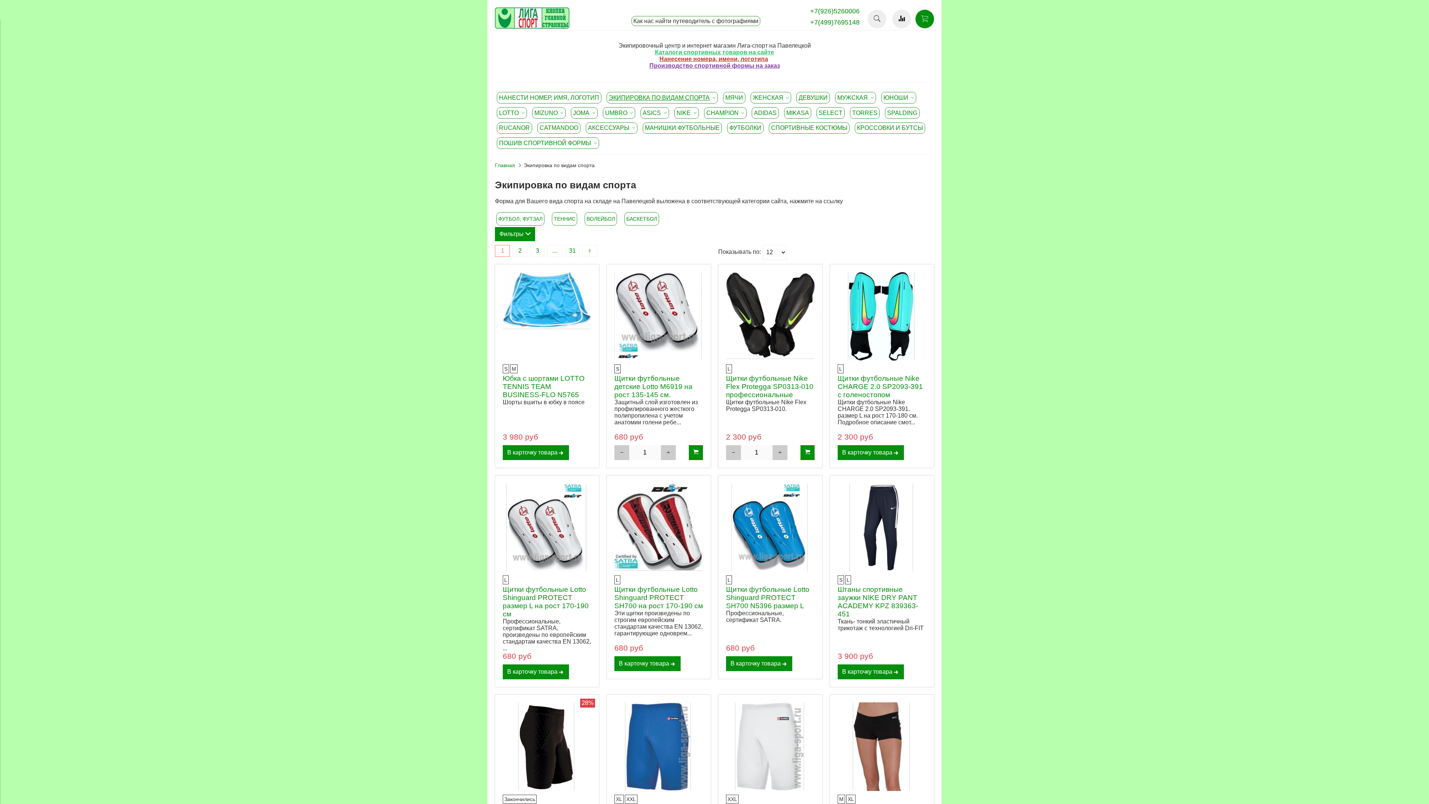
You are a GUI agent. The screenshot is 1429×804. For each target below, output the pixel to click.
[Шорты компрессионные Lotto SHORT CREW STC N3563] (658, 746)
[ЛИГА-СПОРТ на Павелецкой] (532, 26)
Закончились (519, 799)
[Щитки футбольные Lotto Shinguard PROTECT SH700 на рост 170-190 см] (658, 527)
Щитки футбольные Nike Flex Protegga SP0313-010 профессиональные (769, 386)
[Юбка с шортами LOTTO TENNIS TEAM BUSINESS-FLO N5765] (547, 316)
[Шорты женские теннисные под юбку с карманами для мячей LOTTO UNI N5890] (882, 746)
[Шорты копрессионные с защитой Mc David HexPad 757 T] (547, 746)
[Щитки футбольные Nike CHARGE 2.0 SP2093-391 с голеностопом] (882, 316)
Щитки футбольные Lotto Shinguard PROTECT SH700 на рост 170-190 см (658, 598)
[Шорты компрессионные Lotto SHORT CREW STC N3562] (770, 746)
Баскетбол (641, 219)
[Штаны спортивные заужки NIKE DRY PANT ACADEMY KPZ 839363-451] (882, 527)
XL (619, 799)
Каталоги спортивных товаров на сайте (714, 52)
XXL (631, 799)
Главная (505, 165)
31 (572, 251)
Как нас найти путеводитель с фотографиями (695, 21)
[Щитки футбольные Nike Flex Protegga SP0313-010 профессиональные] (770, 316)
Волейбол (600, 219)
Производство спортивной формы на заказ (714, 66)
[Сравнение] (901, 19)
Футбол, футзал (520, 219)
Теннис (564, 219)
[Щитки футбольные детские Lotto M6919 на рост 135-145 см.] (658, 316)
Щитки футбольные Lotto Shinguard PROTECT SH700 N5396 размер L (767, 598)
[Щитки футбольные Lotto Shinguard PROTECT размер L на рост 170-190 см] (547, 527)
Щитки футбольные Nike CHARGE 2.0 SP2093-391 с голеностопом (880, 386)
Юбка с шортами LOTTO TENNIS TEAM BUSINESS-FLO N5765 (544, 386)
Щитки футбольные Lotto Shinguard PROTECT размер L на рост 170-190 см (546, 602)
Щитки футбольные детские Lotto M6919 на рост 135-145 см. (653, 386)
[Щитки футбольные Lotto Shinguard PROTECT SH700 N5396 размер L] (770, 527)
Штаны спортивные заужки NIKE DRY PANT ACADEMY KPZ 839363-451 (878, 602)
